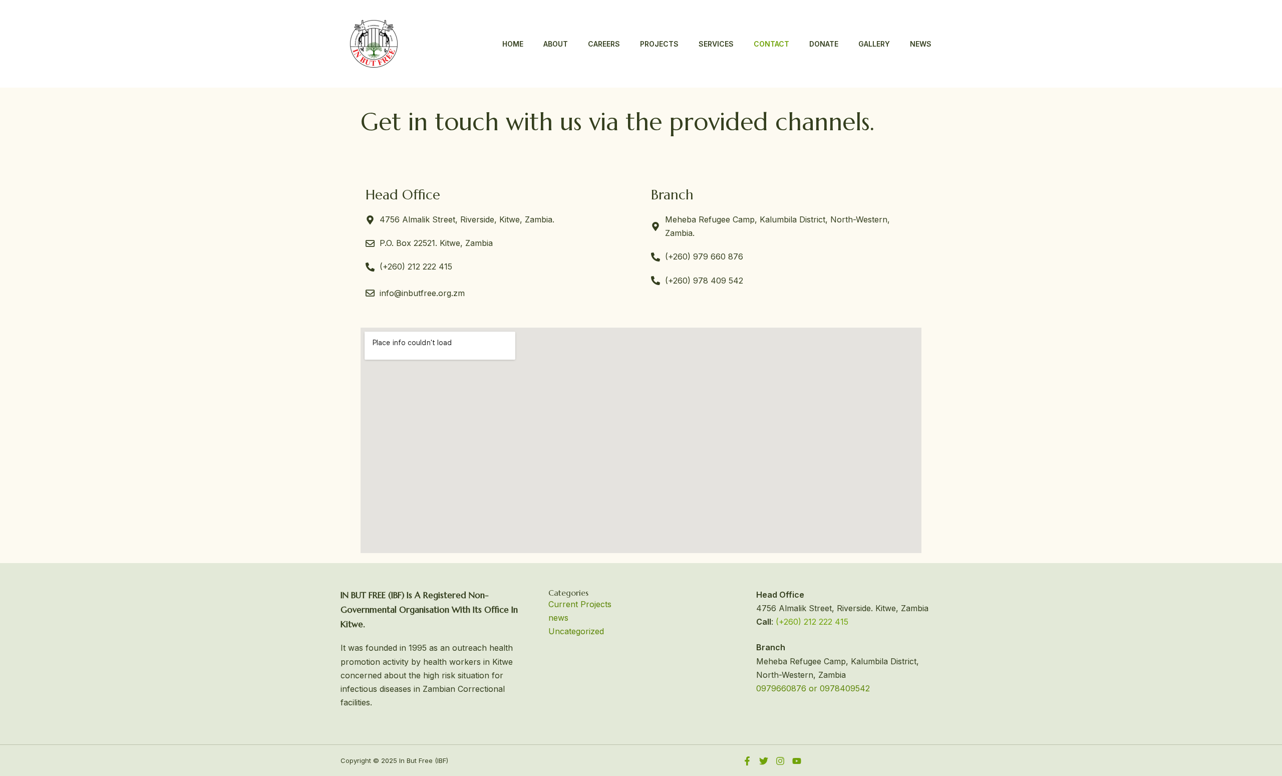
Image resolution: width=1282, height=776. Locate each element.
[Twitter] (763, 760)
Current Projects (579, 604)
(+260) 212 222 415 (812, 622)
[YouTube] (796, 760)
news (558, 618)
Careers (604, 44)
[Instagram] (780, 760)
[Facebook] (747, 760)
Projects (659, 44)
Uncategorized (576, 631)
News (920, 44)
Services (716, 44)
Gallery (874, 44)
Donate (823, 44)
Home (512, 44)
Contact (771, 44)
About (555, 44)
